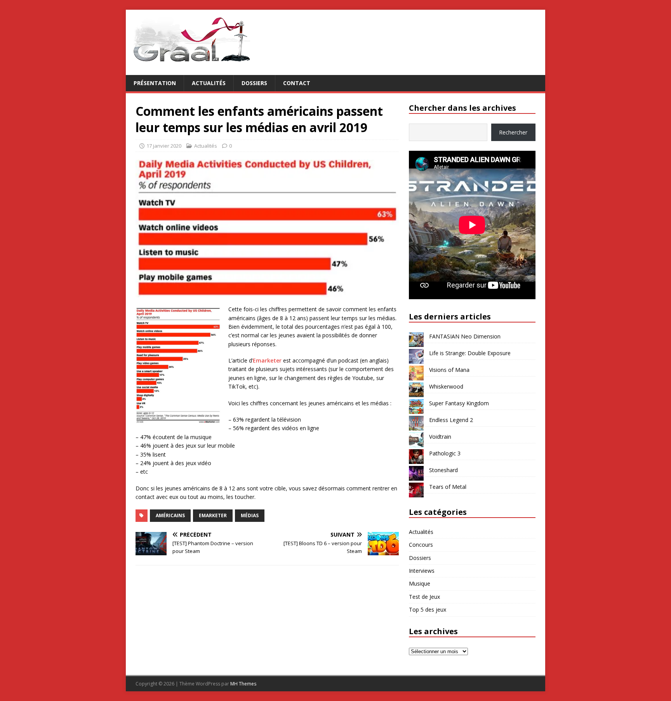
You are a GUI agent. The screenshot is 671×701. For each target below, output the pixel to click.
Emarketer (267, 360)
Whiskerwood (446, 386)
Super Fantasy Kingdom (459, 403)
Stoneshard (443, 470)
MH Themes (243, 683)
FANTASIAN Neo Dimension (465, 336)
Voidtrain (440, 436)
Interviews (422, 570)
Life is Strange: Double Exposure (470, 353)
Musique (419, 583)
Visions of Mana (449, 369)
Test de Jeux (424, 596)
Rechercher (513, 132)
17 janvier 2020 (163, 145)
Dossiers (254, 83)
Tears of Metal (447, 486)
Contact (296, 83)
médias (250, 515)
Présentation (155, 83)
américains (170, 515)
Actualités (209, 83)
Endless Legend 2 (451, 420)
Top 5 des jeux (427, 609)
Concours (421, 544)
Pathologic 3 (445, 453)
